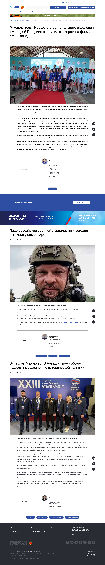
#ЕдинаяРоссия (64, 356)
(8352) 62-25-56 (80, 529)
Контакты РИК (15, 532)
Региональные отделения (59, 528)
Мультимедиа (77, 11)
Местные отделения (52, 11)
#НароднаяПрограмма (56, 517)
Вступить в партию (90, 11)
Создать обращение (81, 202)
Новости (28, 20)
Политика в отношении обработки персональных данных (24, 558)
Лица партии (23, 11)
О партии (12, 11)
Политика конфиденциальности (18, 557)
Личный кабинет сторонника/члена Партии (81, 7)
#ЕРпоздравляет (41, 356)
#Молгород (53, 188)
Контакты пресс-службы (39, 532)
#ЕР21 (53, 356)
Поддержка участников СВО (52, 15)
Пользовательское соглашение (18, 555)
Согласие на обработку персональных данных (21, 559)
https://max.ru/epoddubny (70, 322)
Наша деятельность (36, 11)
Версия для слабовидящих (88, 2)
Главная (11, 20)
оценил (35, 445)
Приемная (65, 11)
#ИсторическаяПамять (72, 517)
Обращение (58, 7)
